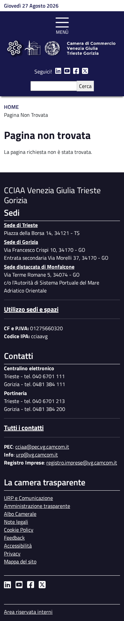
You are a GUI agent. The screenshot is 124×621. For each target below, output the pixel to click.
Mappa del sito (20, 561)
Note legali (16, 522)
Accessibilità (18, 546)
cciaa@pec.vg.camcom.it (42, 447)
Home (11, 107)
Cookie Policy (18, 530)
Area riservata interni (28, 612)
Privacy (12, 553)
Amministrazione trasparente (37, 506)
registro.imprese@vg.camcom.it (81, 462)
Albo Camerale (20, 514)
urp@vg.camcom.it (37, 455)
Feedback (14, 538)
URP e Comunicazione (28, 498)
